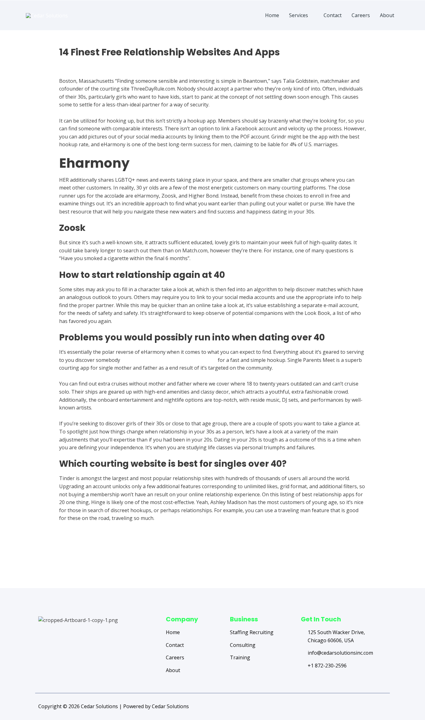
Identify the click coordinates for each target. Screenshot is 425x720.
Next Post (367, 563)
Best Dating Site (78, 63)
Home (272, 15)
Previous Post (62, 563)
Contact (333, 15)
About (387, 15)
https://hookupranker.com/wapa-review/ (169, 360)
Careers (361, 15)
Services (298, 15)
